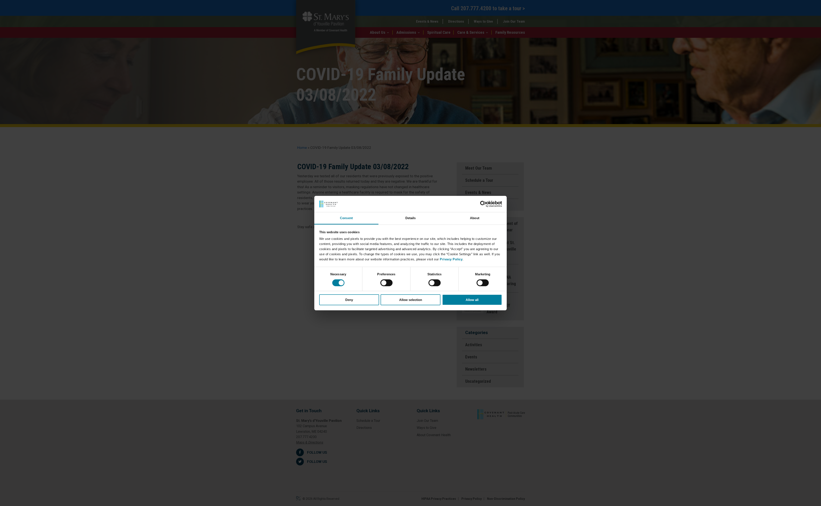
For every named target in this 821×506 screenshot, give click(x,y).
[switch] (386, 282)
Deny (349, 300)
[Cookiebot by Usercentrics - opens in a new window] (483, 204)
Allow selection (410, 300)
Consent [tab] (346, 218)
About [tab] (474, 218)
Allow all (472, 300)
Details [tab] (410, 218)
